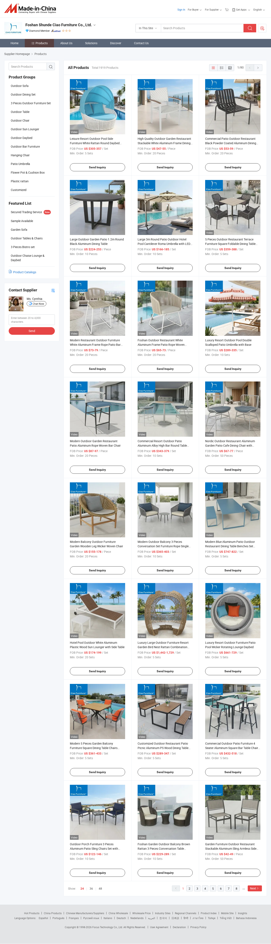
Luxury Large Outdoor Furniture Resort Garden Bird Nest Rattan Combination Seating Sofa (163, 647)
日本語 (175, 918)
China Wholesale (118, 913)
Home (14, 43)
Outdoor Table (20, 112)
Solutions (91, 43)
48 (100, 888)
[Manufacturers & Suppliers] (31, 8)
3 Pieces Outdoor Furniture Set (31, 103)
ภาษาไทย (198, 918)
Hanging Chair (20, 155)
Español (43, 918)
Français (74, 918)
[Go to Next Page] (258, 67)
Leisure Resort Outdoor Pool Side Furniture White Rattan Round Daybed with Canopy (95, 143)
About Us (66, 43)
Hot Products (31, 913)
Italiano (108, 918)
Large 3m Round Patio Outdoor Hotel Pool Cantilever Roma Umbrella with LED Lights (164, 243)
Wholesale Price (141, 913)
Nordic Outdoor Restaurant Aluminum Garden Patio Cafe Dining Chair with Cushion (230, 445)
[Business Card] (53, 290)
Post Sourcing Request (262, 28)
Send (32, 331)
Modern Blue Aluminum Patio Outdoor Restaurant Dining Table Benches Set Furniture (230, 546)
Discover (115, 43)
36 (91, 888)
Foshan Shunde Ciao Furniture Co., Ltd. (58, 25)
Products (42, 43)
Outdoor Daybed (21, 138)
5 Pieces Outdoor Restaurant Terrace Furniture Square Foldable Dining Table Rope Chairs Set (230, 243)
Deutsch (121, 918)
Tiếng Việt (226, 918)
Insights (242, 913)
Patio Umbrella (20, 164)
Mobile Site (227, 913)
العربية (151, 918)
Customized (18, 190)
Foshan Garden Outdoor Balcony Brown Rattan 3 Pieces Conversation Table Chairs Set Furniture (164, 848)
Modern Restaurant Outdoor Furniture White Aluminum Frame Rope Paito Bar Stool (95, 344)
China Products (53, 913)
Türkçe (211, 918)
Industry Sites (162, 913)
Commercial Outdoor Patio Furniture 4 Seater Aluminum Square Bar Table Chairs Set (232, 747)
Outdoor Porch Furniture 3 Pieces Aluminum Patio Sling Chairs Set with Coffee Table (94, 848)
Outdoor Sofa (20, 86)
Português (58, 918)
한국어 (163, 918)
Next (253, 888)
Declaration (179, 927)
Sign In (181, 9)
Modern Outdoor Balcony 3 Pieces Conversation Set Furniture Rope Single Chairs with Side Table (163, 546)
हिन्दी (186, 918)
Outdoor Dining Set (23, 94)
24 (82, 888)
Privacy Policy (198, 927)
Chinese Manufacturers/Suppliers (85, 913)
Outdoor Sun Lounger (25, 129)
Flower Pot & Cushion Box (28, 172)
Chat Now (38, 303)
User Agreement (159, 927)
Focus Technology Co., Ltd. (107, 927)
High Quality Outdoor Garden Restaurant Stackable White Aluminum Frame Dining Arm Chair (164, 143)
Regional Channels (185, 913)
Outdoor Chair (20, 120)
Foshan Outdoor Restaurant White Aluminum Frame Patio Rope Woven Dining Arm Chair (161, 344)
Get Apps (241, 9)
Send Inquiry (97, 167)
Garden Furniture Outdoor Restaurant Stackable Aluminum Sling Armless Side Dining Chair (230, 848)
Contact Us (141, 43)
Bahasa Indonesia (246, 918)
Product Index (209, 913)
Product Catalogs (24, 272)
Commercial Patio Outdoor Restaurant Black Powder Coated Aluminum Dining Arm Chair (230, 143)
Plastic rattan (20, 181)
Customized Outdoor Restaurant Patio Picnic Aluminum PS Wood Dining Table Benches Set (163, 747)
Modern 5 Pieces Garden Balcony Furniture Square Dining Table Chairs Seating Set (94, 747)
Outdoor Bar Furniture (25, 146)
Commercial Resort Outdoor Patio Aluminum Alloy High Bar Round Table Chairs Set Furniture (162, 445)
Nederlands (137, 918)
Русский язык (91, 918)
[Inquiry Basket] (227, 9)
